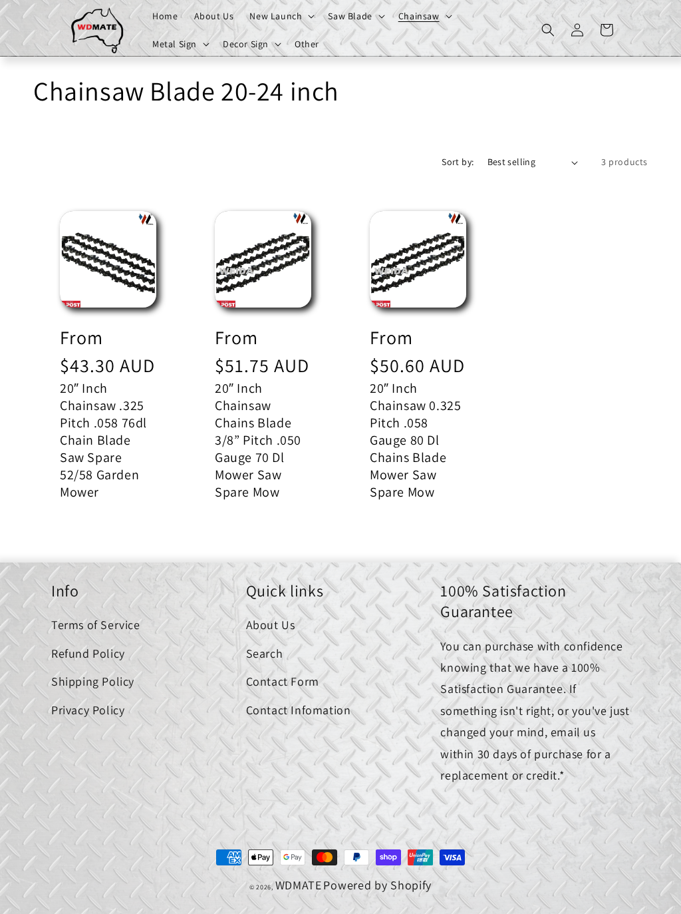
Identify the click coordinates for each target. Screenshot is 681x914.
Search (264, 653)
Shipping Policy (92, 681)
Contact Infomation (298, 710)
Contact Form (282, 681)
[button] (280, 16)
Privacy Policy (87, 710)
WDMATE (298, 885)
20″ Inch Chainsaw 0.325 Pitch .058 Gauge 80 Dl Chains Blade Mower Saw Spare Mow (415, 440)
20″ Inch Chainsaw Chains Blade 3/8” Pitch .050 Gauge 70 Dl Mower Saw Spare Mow (258, 440)
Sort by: (458, 162)
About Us (270, 624)
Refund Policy (88, 653)
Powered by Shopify (377, 885)
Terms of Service (95, 624)
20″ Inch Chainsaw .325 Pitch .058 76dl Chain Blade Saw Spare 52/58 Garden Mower (103, 440)
